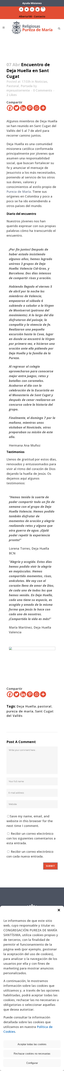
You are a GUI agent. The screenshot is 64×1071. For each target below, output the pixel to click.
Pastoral (12, 86)
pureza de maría (19, 711)
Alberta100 (25, 16)
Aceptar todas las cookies (32, 1044)
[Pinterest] (30, 108)
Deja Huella (26, 706)
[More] (43, 108)
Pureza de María (18, 192)
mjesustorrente (18, 90)
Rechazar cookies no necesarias (32, 1053)
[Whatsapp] (36, 108)
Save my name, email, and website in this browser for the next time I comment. (29, 821)
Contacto (39, 16)
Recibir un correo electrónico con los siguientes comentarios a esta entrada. (31, 838)
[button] (59, 910)
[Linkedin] (23, 108)
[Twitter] (16, 108)
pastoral (45, 706)
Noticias (41, 81)
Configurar (32, 1062)
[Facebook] (10, 108)
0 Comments (42, 90)
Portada (27, 86)
